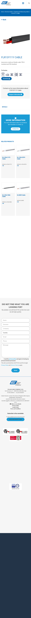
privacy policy (13, 271)
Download (6, 78)
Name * (5, 549)
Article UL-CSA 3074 (21, 164)
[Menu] (23, 3)
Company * (7, 562)
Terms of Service (20, 277)
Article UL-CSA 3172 (7, 164)
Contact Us (15, 129)
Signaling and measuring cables (21, 11)
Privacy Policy (9, 277)
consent (13, 591)
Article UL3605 (20, 200)
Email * (5, 569)
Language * (7, 578)
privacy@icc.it (15, 519)
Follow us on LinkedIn (16, 404)
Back (4, 20)
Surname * (6, 556)
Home (2, 11)
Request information (15, 94)
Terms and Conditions (15, 408)
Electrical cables (9, 11)
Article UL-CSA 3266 (7, 202)
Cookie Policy (15, 407)
